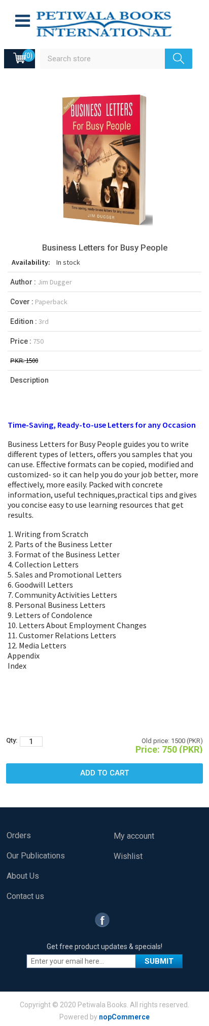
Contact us (25, 896)
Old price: (155, 741)
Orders (19, 835)
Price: (147, 749)
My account (134, 836)
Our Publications (36, 855)
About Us (23, 876)
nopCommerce (124, 1017)
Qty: (11, 740)
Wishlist (128, 856)
